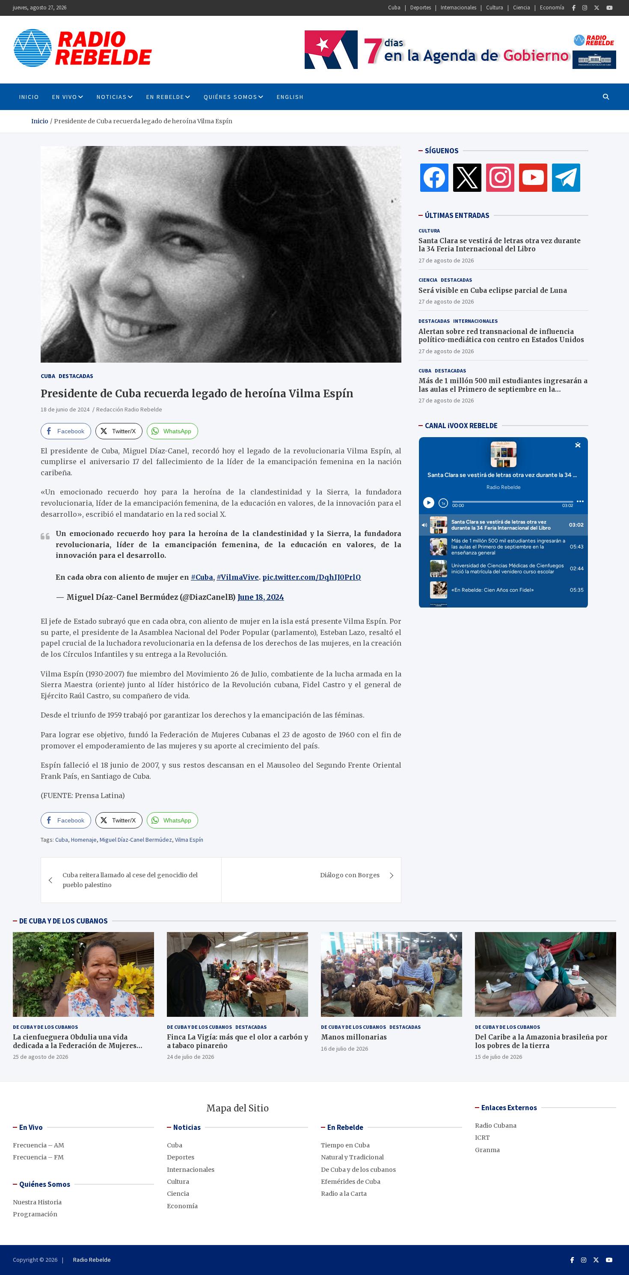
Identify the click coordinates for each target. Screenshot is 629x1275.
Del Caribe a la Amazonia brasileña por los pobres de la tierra (541, 1041)
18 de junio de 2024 (65, 409)
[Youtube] (609, 8)
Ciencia (521, 7)
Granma (487, 1150)
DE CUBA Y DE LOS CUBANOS (63, 921)
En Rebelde (165, 97)
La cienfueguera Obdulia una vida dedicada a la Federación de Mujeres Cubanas (74, 1045)
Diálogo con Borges (350, 875)
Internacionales (458, 7)
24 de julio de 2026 (190, 1057)
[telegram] (566, 177)
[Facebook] (574, 8)
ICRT (482, 1137)
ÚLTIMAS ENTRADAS (457, 215)
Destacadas (76, 376)
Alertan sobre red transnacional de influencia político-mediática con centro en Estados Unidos (501, 336)
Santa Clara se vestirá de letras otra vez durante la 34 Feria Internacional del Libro (499, 245)
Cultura (494, 7)
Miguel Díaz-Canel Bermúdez (136, 839)
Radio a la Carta (344, 1194)
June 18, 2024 (260, 597)
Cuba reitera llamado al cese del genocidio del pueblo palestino (130, 879)
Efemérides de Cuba (350, 1182)
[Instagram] (584, 8)
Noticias (112, 97)
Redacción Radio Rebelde (129, 409)
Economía (552, 7)
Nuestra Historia (37, 1202)
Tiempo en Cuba (345, 1145)
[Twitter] (596, 8)
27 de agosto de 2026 (446, 260)
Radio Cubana (495, 1125)
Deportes (420, 7)
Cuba (394, 7)
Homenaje (84, 839)
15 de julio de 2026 (498, 1057)
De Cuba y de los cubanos (45, 1027)
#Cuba (202, 577)
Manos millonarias (354, 1037)
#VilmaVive (238, 577)
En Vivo (64, 97)
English (290, 97)
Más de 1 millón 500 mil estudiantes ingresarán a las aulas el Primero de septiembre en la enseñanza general (502, 389)
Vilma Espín (189, 839)
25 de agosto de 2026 (40, 1057)
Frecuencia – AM (38, 1145)
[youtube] (533, 177)
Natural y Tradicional (352, 1157)
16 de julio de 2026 (344, 1048)
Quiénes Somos (231, 97)
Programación (35, 1214)
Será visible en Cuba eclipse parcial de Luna (492, 290)
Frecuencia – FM (38, 1157)
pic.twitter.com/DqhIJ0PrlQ (311, 577)
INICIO (29, 97)
